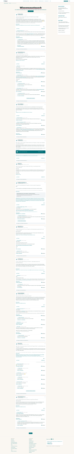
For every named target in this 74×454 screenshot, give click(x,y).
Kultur (20, 201)
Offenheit (36, 155)
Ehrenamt (29, 198)
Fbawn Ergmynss (19, 88)
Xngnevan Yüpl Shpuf (21, 317)
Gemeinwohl (38, 198)
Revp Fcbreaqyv (19, 240)
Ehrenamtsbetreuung (33, 200)
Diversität (26, 198)
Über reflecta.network (14, 443)
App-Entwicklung (25, 25)
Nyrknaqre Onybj (20, 83)
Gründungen (30, 112)
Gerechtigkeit (42, 198)
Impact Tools (13, 441)
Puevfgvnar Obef (20, 39)
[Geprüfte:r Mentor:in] (24, 52)
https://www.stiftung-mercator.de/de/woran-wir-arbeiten (24, 245)
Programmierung (33, 25)
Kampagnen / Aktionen (32, 446)
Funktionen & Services (14, 446)
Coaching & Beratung (20, 354)
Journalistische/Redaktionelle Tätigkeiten (35, 355)
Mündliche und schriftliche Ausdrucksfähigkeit (30, 356)
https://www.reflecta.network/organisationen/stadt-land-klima (24, 210)
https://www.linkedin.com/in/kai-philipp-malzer (27, 129)
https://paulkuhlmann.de (40, 89)
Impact (32, 354)
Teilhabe (23, 155)
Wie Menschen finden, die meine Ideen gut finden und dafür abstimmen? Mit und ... (63, 26)
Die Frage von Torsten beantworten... (21, 179)
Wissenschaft (17, 200)
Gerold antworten (19, 81)
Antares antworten (19, 253)
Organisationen (31, 442)
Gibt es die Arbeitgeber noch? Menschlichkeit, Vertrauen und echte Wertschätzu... (63, 9)
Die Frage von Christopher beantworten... (22, 223)
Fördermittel (19, 25)
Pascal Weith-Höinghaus (20, 413)
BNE (20, 60)
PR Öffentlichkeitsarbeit (36, 354)
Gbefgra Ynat (19, 275)
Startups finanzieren (32, 451)
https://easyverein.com (30, 33)
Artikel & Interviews (14, 451)
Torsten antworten (19, 282)
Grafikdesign (24, 355)
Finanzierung (30, 155)
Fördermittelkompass (14, 442)
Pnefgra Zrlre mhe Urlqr (20, 308)
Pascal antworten (19, 125)
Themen (30, 448)
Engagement (32, 198)
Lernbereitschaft (23, 201)
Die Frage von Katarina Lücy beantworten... (22, 340)
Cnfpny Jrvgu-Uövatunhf (20, 122)
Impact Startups (31, 441)
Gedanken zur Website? (61, 30)
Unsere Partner (13, 447)
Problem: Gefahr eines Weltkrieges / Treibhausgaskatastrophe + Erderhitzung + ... (63, 23)
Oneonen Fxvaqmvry (20, 117)
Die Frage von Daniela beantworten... (21, 393)
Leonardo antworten (19, 37)
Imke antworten (19, 287)
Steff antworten (18, 333)
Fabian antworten (19, 384)
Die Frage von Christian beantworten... (21, 160)
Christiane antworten (20, 46)
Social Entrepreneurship (19, 155)
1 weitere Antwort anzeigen (31, 98)
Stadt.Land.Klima (26, 209)
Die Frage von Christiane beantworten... (21, 49)
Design (24, 354)
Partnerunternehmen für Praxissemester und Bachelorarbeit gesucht (63, 28)
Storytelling (40, 354)
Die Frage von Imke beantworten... (21, 290)
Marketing (23, 356)
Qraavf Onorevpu (19, 127)
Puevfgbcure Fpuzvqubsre (21, 215)
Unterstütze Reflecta (14, 448)
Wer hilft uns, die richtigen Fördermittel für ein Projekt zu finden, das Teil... (63, 13)
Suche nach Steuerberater (61, 32)
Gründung (22, 112)
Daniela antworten (19, 324)
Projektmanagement (37, 25)
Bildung (19, 60)
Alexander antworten (19, 366)
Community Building (22, 198)
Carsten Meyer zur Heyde (19, 323)
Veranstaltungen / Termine (32, 443)
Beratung (27, 155)
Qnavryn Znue (19, 322)
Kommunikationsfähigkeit (19, 356)
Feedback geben (18, 355)
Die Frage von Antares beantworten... (21, 255)
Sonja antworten (18, 91)
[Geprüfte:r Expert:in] (23, 52)
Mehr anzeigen (17, 24)
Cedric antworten (19, 419)
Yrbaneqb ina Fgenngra (20, 30)
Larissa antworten (19, 375)
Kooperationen (18, 201)
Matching (30, 452)
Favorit (44, 28)
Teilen (18, 28)
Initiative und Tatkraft (41, 200)
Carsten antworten (19, 315)
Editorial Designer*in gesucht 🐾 (62, 17)
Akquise (29, 200)
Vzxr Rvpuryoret (20, 284)
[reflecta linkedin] (51, 439)
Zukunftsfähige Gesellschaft (22, 200)
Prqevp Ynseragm (19, 412)
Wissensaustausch (31, 447)
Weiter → (30, 433)
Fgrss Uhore (18, 326)
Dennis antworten (19, 134)
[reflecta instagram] (52, 439)
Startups (38, 356)
